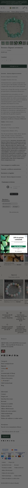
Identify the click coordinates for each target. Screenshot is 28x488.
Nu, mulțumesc (18, 251)
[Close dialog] (26, 236)
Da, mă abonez (18, 246)
